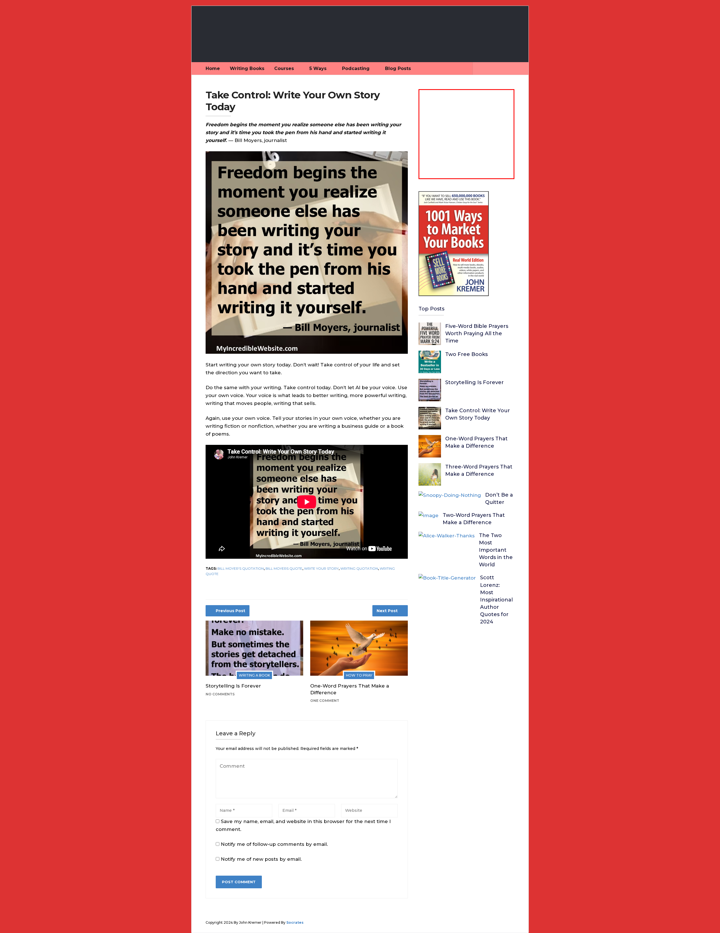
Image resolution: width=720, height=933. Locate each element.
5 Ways (318, 68)
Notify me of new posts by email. (261, 859)
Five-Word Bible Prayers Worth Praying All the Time (476, 333)
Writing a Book (254, 675)
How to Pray (359, 675)
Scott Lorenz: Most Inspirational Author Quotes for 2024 (496, 599)
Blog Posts (398, 68)
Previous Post (230, 610)
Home (213, 68)
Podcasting (356, 68)
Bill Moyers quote (284, 568)
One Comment (324, 700)
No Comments (220, 694)
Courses (284, 68)
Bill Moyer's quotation (240, 568)
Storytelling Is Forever (233, 686)
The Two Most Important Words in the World (496, 550)
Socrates (294, 922)
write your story (321, 568)
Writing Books (247, 68)
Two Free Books (466, 354)
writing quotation (359, 568)
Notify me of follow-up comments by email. (274, 844)
